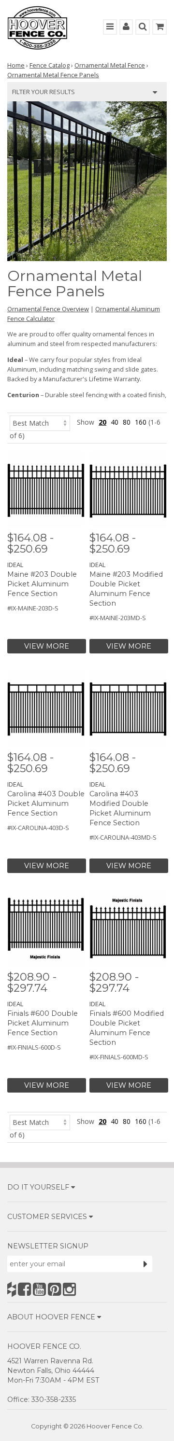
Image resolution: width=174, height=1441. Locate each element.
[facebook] (24, 1289)
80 (126, 422)
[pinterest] (54, 1289)
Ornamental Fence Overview (48, 309)
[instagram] (69, 1289)
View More (46, 646)
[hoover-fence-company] (11, 1289)
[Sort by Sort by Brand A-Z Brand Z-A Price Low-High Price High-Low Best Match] (40, 422)
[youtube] (39, 1289)
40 (114, 422)
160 (140, 422)
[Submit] (145, 1264)
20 (102, 422)
